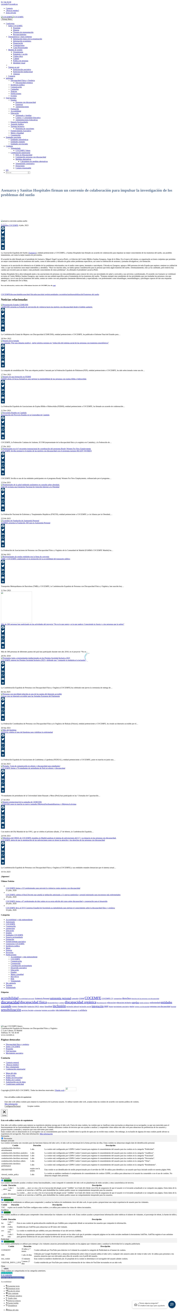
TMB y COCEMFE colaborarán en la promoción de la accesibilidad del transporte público (35, 559)
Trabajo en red (13, 67)
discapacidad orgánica (42, 294)
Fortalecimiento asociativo (16, 941)
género (42, 1006)
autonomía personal (60, 998)
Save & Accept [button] (6, 1273)
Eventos (14, 96)
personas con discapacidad (160, 1006)
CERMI (81, 998)
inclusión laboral (72, 1006)
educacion (111, 1002)
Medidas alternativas (23, 159)
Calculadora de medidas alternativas (34, 161)
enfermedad (155, 1002)
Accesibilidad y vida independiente (19, 920)
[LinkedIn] (89, 236)
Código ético (18, 56)
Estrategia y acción (20, 54)
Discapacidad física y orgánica (17, 1044)
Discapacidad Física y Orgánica (23, 80)
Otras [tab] (3, 1266)
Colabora (9, 146)
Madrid (111, 1006)
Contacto (11, 76)
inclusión (68, 294)
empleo (135, 1002)
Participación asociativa (22, 69)
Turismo (9, 985)
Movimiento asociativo (14, 1053)
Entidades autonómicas (19, 139)
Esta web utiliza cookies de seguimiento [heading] (18, 1097)
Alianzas (16, 74)
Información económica (22, 41)
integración (98, 1006)
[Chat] (172, 1304)
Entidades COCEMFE (9, 225)
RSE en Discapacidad (23, 155)
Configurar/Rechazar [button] (13, 1106)
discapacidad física (27, 294)
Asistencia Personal (42, 998)
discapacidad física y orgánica (55, 1003)
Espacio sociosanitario (14, 937)
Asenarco (32, 253)
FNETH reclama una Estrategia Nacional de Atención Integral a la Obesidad (30, 487)
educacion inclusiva (123, 1003)
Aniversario (10, 922)
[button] (12, 1278)
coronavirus (10, 928)
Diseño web (59, 1090)
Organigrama (18, 52)
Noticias (14, 91)
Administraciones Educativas (26, 120)
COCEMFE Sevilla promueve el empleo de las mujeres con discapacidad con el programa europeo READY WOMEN (46, 451)
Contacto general (12, 1062)
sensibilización (77, 294)
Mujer (8, 948)
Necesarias (8, 1138)
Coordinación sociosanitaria (21, 966)
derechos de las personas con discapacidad (145, 998)
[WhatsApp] (89, 240)
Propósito (16, 28)
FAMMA (14, 1006)
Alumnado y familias (23, 115)
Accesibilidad (16, 111)
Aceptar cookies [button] (33, 1106)
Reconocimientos (19, 34)
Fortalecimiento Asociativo (21, 131)
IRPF (106, 1006)
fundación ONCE (33, 1006)
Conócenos (10, 23)
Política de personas (20, 61)
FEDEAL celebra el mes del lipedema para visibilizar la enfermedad (27, 732)
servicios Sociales (28, 1010)
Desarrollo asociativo (19, 968)
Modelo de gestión (15, 50)
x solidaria (82, 1010)
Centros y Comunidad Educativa (27, 118)
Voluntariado (15, 148)
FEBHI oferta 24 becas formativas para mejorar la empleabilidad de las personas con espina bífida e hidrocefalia (43, 379)
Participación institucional (23, 72)
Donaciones (20, 166)
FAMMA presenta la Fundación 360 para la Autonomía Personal (25, 523)
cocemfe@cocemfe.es (9, 4)
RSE (12, 979)
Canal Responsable (20, 48)
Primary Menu (7, 19)
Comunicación (16, 87)
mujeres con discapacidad (142, 1006)
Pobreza (9, 950)
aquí (54, 285)
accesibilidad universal (26, 998)
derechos (126, 998)
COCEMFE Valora (22, 150)
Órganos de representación (23, 32)
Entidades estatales (18, 142)
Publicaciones (16, 94)
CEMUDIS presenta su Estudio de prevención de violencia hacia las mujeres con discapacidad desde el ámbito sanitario (47, 307)
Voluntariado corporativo (25, 164)
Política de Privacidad (14, 1078)
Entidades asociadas (13, 137)
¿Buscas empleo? (12, 10)
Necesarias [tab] (5, 1136)
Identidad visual (19, 63)
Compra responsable (23, 168)
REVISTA (15, 977)
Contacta (9, 8)
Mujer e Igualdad (17, 133)
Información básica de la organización (27, 39)
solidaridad (37, 1010)
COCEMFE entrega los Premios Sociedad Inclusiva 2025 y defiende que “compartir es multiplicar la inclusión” (43, 660)
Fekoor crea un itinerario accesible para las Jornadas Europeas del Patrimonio (30, 696)
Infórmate (9, 78)
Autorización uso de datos (16, 1082)
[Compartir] (89, 248)
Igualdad (48, 1006)
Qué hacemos (11, 98)
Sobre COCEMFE (15, 26)
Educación (15, 113)
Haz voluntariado (12, 1067)
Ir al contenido (6, 1275)
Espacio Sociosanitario (19, 122)
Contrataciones (18, 45)
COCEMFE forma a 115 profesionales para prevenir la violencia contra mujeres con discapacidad (43, 888)
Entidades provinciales (19, 144)
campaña (75, 998)
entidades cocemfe (58, 294)
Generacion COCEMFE (15, 944)
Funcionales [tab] (5, 1178)
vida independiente (62, 1010)
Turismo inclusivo (17, 126)
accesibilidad (10, 998)
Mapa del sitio (11, 1073)
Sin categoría (11, 983)
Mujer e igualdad (17, 974)
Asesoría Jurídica (17, 124)
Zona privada (11, 13)
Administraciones (22, 107)
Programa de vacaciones (24, 129)
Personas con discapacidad (25, 102)
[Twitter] (89, 232)
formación (22, 1006)
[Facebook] (89, 228)
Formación (15, 109)
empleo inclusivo (144, 1003)
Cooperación (15, 135)
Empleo (14, 100)
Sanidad (173, 1006)
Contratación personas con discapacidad (30, 157)
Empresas (19, 104)
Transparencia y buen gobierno (20, 37)
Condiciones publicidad (15, 1084)
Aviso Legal (10, 1075)
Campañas (15, 89)
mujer (132, 1006)
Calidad (16, 59)
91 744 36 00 (6, 2)
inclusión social (85, 1006)
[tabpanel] (89, 1159)
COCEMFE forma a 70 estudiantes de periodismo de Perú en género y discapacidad (33, 768)
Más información (11, 1104)
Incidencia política (18, 85)
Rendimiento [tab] (6, 1198)
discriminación (102, 1003)
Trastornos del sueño (91, 294)
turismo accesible (48, 1010)
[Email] (89, 244)
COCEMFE (5, 294)
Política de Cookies (13, 1080)
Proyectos (9, 952)
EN (7, 170)
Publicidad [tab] (5, 1239)
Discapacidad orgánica (24, 83)
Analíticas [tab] (5, 1210)
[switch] (2, 1180)
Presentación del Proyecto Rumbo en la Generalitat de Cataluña (25, 415)
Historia (16, 30)
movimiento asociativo (121, 1006)
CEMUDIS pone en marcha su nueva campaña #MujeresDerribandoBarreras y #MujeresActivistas (38, 804)
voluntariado (73, 1010)
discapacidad (15, 294)
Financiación (18, 43)
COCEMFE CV (107, 998)
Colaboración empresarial (20, 153)
